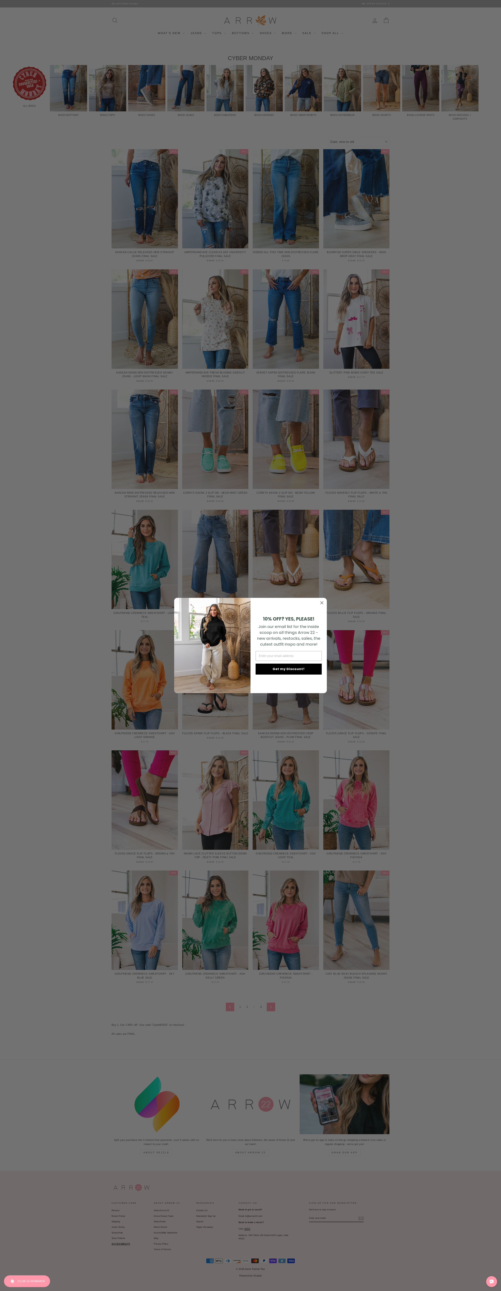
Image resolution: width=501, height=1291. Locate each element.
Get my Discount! (289, 669)
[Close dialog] (321, 602)
